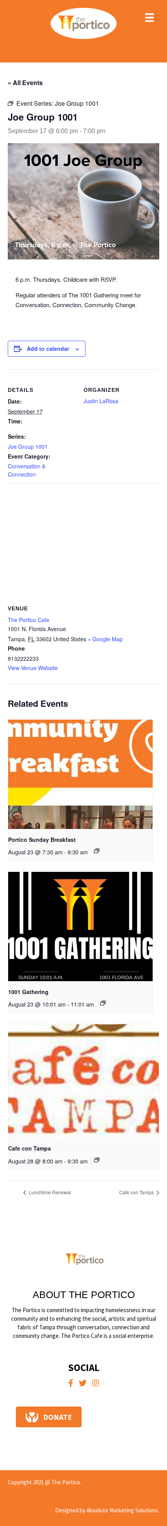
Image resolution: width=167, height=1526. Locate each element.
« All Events (25, 82)
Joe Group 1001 (28, 446)
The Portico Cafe (28, 620)
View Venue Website (33, 668)
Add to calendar (48, 348)
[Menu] (149, 17)
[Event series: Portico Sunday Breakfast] (96, 850)
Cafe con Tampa (29, 1148)
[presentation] (80, 774)
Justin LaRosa (101, 401)
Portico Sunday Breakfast (42, 839)
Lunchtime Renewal (49, 1192)
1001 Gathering (28, 992)
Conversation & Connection (26, 470)
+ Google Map (105, 639)
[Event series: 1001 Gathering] (103, 1003)
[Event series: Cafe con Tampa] (96, 1160)
